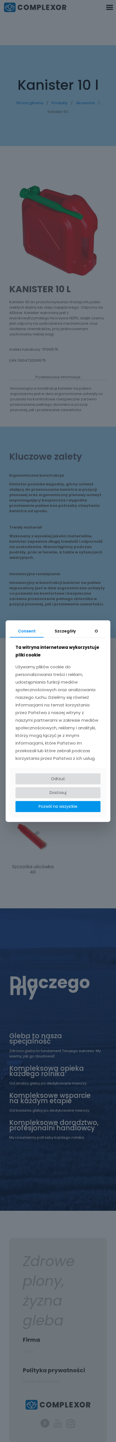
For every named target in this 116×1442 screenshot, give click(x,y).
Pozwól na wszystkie (58, 806)
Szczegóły (65, 631)
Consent (27, 631)
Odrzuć (58, 779)
